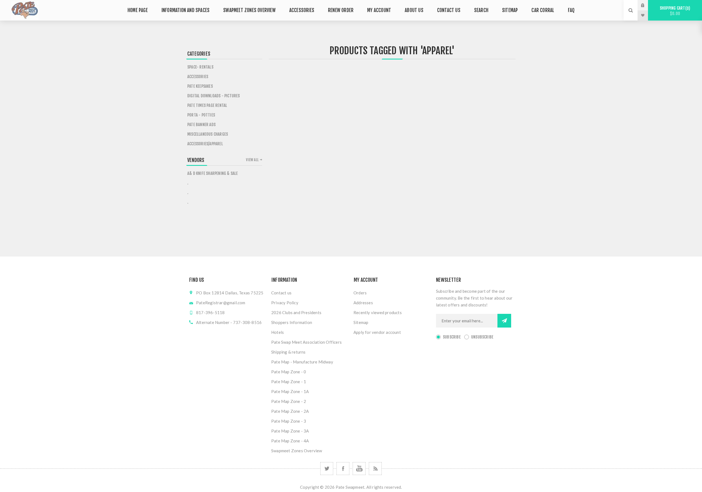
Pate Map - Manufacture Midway (302, 361)
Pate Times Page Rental (207, 105)
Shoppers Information (291, 322)
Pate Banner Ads (201, 124)
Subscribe (452, 337)
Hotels (277, 332)
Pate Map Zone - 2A (290, 411)
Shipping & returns (288, 351)
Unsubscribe (482, 337)
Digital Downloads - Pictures (213, 95)
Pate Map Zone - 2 (288, 401)
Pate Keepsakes (200, 86)
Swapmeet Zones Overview (296, 450)
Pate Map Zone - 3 (288, 421)
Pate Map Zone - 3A (290, 430)
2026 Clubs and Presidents (296, 312)
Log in (647, 5)
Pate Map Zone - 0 (288, 371)
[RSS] (375, 468)
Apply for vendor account (377, 332)
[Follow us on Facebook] (342, 468)
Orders (360, 292)
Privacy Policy (284, 302)
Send (504, 321)
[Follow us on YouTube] (359, 468)
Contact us (281, 292)
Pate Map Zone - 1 (288, 381)
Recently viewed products (377, 312)
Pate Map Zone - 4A (290, 440)
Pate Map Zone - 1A (290, 391)
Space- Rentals (200, 67)
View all (252, 160)
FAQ (571, 10)
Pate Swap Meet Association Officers (306, 342)
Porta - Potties (201, 115)
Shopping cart (674, 10)
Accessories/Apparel (205, 143)
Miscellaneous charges (207, 134)
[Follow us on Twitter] (326, 468)
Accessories (197, 76)
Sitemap (360, 322)
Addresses (363, 302)
